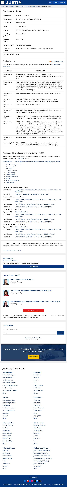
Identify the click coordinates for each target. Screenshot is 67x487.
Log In (55, 2)
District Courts (6, 438)
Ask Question (33, 266)
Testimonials (37, 466)
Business (5, 397)
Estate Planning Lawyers (9, 385)
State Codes (37, 428)
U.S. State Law (39, 423)
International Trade (8, 410)
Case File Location (11, 171)
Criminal (36, 377)
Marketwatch (29, 190)
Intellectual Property (8, 408)
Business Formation (8, 400)
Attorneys (9, 169)
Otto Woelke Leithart (21, 212)
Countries (5, 466)
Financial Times (52, 190)
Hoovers (39, 204)
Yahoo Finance (31, 204)
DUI (35, 382)
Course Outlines (38, 408)
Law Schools (38, 397)
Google (32, 194)
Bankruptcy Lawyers (8, 375)
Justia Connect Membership (42, 450)
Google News (20, 190)
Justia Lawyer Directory (41, 453)
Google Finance (20, 204)
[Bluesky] (37, 481)
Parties (8, 178)
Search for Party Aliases (13, 165)
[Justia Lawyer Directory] (42, 481)
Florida (36, 436)
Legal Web (26, 194)
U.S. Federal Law (8, 423)
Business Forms (7, 456)
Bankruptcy (37, 375)
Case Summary (10, 173)
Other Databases (8, 448)
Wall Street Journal (40, 190)
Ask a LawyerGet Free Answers (10, 259)
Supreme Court (7, 433)
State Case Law (38, 430)
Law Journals (37, 410)
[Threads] (35, 481)
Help (29, 484)
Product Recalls (7, 458)
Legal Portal (16, 484)
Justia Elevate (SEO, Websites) (43, 458)
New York (36, 438)
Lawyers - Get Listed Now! (33, 338)
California (36, 433)
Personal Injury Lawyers (9, 390)
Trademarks (6, 463)
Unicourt (18, 194)
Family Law (37, 388)
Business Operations (8, 403)
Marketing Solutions (41, 448)
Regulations (6, 430)
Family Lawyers (7, 388)
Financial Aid (37, 405)
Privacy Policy (47, 484)
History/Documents (12, 176)
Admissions (37, 403)
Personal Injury (38, 390)
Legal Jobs (5, 450)
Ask (47, 194)
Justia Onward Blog (39, 463)
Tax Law (5, 416)
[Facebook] (30, 481)
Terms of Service (37, 484)
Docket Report (10, 175)
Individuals (37, 372)
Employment (6, 405)
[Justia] (13, 2)
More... (4, 393)
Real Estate (5, 413)
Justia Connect (7, 484)
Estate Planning (38, 385)
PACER (20, 158)
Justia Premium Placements (42, 456)
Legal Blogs (6, 453)
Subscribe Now (33, 356)
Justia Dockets (20, 207)
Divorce (36, 380)
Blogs (35, 413)
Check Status (10, 182)
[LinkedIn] (25, 481)
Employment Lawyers (9, 382)
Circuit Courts (6, 436)
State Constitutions (39, 425)
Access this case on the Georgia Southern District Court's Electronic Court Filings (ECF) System (31, 161)
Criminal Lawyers (7, 380)
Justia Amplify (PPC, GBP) (41, 461)
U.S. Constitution (7, 425)
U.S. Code (5, 428)
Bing (37, 194)
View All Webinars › (33, 311)
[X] (39, 481)
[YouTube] (28, 481)
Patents (4, 461)
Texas (35, 441)
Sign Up (62, 2)
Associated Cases (11, 167)
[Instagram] (32, 481)
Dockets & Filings (7, 441)
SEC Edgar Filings (49, 204)
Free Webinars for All (11, 275)
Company (24, 484)
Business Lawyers (7, 377)
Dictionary (37, 400)
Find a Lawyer (8, 325)
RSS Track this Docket (57, 61)
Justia (36, 477)
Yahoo (42, 194)
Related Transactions (12, 180)
